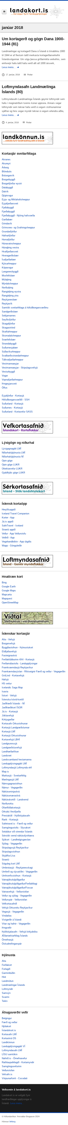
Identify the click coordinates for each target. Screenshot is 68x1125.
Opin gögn (7, 460)
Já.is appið (7, 521)
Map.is (5, 771)
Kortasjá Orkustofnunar (14, 735)
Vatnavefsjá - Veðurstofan (15, 891)
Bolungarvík (8, 175)
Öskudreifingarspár (12, 943)
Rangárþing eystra (11, 291)
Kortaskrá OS (9, 1038)
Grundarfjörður (9, 231)
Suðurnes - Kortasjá (12, 407)
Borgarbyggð (8, 179)
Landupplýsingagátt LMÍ (14, 763)
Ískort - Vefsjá (9, 695)
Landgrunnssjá (9, 743)
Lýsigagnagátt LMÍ (11, 448)
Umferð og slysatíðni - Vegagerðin (19, 871)
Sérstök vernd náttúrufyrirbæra (18, 835)
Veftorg (12, 1121)
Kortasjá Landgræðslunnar (15, 727)
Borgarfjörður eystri (12, 183)
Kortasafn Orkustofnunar (15, 723)
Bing (4, 582)
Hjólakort (6, 1026)
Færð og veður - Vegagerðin (50, 671)
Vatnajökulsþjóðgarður (13, 879)
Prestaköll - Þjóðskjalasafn (16, 815)
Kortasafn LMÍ (9, 1034)
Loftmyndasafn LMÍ (12, 1050)
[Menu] (4, 11)
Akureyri (6, 163)
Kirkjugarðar (8, 719)
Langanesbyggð (10, 271)
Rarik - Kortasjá (10, 819)
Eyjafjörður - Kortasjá (13, 395)
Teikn (4, 1001)
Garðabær (7, 219)
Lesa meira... (17, 1103)
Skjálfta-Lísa (8, 855)
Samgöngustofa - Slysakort (16, 827)
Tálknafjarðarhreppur (12, 359)
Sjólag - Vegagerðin (12, 843)
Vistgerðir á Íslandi (11, 919)
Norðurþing (7, 287)
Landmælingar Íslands (13, 985)
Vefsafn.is (7, 1074)
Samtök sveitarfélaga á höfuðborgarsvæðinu (25, 307)
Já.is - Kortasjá (10, 711)
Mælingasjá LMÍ (10, 779)
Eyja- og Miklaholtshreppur (16, 199)
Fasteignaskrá (9, 655)
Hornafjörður (8, 239)
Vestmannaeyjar (10, 363)
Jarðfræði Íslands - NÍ (13, 703)
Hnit (4, 977)
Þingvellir (6, 927)
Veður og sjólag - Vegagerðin (17, 895)
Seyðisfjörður (9, 319)
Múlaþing (6, 279)
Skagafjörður (8, 323)
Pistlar (30, 75)
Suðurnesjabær (10, 347)
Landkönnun (8, 1042)
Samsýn (6, 993)
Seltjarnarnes (9, 315)
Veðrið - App (8, 537)
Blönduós (7, 171)
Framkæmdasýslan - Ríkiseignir (18, 671)
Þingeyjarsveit (9, 383)
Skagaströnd (8, 327)
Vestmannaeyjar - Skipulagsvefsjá (20, 367)
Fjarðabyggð (8, 211)
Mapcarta (7, 594)
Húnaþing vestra (10, 247)
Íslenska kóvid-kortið (13, 699)
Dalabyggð (7, 187)
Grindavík (7, 223)
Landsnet (6, 755)
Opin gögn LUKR (10, 464)
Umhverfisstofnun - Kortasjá (16, 875)
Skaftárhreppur (9, 331)
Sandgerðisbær (10, 311)
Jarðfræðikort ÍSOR (12, 707)
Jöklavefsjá (8, 715)
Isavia (5, 691)
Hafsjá (5, 679)
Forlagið (6, 969)
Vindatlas (7, 915)
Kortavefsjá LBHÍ (11, 739)
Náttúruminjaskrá (11, 791)
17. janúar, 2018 (13, 75)
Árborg (5, 167)
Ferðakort (7, 965)
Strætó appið (8, 529)
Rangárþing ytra (10, 295)
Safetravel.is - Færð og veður (17, 823)
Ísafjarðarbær (9, 259)
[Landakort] (37, 11)
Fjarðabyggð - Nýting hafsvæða (18, 215)
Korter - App (8, 517)
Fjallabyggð (8, 207)
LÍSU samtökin (9, 1054)
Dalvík (5, 191)
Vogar (5, 375)
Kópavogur (7, 267)
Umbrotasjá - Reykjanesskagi (17, 867)
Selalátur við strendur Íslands (17, 831)
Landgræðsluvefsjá (12, 747)
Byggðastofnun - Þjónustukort (17, 647)
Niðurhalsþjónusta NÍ (13, 456)
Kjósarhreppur (9, 263)
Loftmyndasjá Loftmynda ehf (17, 767)
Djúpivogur (7, 195)
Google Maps (9, 590)
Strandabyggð (9, 343)
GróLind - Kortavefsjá (13, 675)
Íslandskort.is (9, 1030)
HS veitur (7, 683)
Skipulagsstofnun (11, 851)
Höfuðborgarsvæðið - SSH (15, 399)
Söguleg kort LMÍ (11, 863)
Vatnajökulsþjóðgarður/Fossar (17, 887)
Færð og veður (9, 1022)
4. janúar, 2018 (12, 122)
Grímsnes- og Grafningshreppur (18, 227)
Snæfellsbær (8, 339)
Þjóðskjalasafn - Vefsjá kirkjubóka (19, 931)
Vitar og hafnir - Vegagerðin (16, 923)
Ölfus (4, 387)
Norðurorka (7, 803)
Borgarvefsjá (8, 643)
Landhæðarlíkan (10, 751)
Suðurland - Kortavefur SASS (17, 411)
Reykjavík (7, 303)
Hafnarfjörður (8, 235)
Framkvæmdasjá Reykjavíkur (17, 667)
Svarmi (5, 997)
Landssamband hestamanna (16, 759)
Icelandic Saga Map (12, 687)
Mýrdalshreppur (10, 283)
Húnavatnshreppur (11, 243)
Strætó (5, 859)
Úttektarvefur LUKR (12, 468)
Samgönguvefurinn (11, 1066)
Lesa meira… (9, 67)
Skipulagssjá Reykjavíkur (15, 847)
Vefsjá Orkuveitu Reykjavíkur (17, 907)
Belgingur (7, 1018)
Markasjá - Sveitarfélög (14, 775)
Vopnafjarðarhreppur (12, 379)
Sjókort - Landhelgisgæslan (16, 839)
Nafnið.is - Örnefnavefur (14, 1058)
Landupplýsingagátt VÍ (13, 1046)
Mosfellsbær (8, 275)
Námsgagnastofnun (12, 783)
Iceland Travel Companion (15, 513)
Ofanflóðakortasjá (11, 807)
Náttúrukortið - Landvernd (15, 799)
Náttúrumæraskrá (11, 795)
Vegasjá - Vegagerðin (13, 911)
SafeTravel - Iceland (12, 525)
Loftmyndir (7, 989)
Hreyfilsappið (8, 509)
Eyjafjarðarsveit (10, 203)
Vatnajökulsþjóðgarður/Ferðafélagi (19, 883)
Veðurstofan (8, 1070)
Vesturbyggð (8, 371)
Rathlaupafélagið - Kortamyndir (18, 1062)
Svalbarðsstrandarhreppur (15, 355)
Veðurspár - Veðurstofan (14, 899)
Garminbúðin (8, 973)
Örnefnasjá (7, 939)
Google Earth (9, 586)
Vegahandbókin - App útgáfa (16, 541)
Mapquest (7, 598)
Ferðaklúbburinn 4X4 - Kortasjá (18, 659)
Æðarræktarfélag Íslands (15, 935)
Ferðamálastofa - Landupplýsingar (19, 663)
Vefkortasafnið (9, 903)
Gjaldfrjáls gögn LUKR (13, 472)
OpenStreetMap (10, 602)
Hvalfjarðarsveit (10, 251)
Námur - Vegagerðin (12, 787)
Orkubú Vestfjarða (11, 811)
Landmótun (7, 981)
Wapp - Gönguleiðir (12, 545)
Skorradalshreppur (11, 335)
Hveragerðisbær (10, 255)
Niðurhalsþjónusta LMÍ (13, 452)
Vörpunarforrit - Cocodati (14, 1078)
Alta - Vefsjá (8, 639)
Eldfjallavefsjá (9, 651)
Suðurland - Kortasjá (12, 403)
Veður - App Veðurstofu (14, 533)
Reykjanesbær (9, 299)
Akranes (6, 159)
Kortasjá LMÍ (8, 731)
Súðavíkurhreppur (11, 351)
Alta (4, 961)
